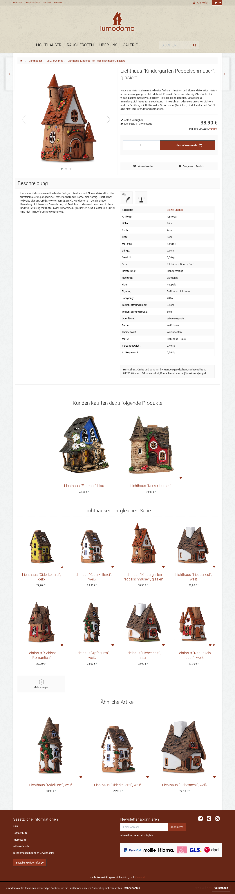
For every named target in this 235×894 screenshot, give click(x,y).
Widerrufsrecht (21, 846)
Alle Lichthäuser (33, 2)
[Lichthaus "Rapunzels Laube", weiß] (225, 74)
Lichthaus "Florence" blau (84, 486)
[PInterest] (210, 819)
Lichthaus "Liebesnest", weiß (184, 785)
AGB (15, 826)
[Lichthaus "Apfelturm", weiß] (10, 74)
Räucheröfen (80, 45)
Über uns (108, 45)
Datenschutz (20, 833)
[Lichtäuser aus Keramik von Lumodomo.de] (117, 21)
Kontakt (58, 2)
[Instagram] (218, 819)
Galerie (130, 45)
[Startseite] (22, 60)
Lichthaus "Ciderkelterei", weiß (117, 785)
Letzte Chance (175, 209)
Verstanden (221, 887)
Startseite (17, 2)
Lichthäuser (48, 45)
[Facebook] (201, 819)
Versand (213, 129)
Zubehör (47, 2)
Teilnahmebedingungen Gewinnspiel (33, 852)
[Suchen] (195, 45)
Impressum (19, 839)
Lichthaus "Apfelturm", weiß (51, 785)
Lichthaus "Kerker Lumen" (150, 486)
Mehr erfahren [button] (132, 887)
